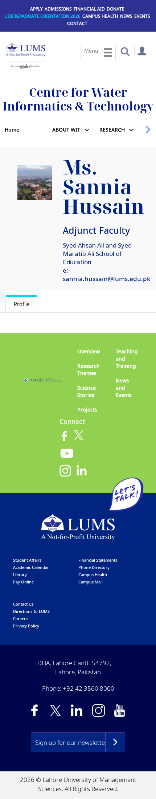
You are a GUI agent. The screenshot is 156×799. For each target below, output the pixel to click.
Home (12, 129)
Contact (77, 23)
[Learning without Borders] (25, 65)
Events (142, 16)
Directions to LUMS (31, 611)
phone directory (94, 567)
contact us (23, 604)
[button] (125, 51)
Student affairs (27, 560)
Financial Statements (97, 560)
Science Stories (86, 391)
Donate (115, 9)
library (20, 574)
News (126, 16)
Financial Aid (89, 9)
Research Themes (88, 369)
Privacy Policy (26, 626)
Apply (36, 9)
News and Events (124, 387)
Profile (21, 304)
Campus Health (100, 16)
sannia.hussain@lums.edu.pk (107, 278)
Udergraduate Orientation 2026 (42, 16)
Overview (88, 351)
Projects (87, 409)
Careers (20, 618)
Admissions (58, 9)
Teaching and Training (127, 358)
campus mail (90, 582)
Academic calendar (31, 567)
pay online (23, 582)
